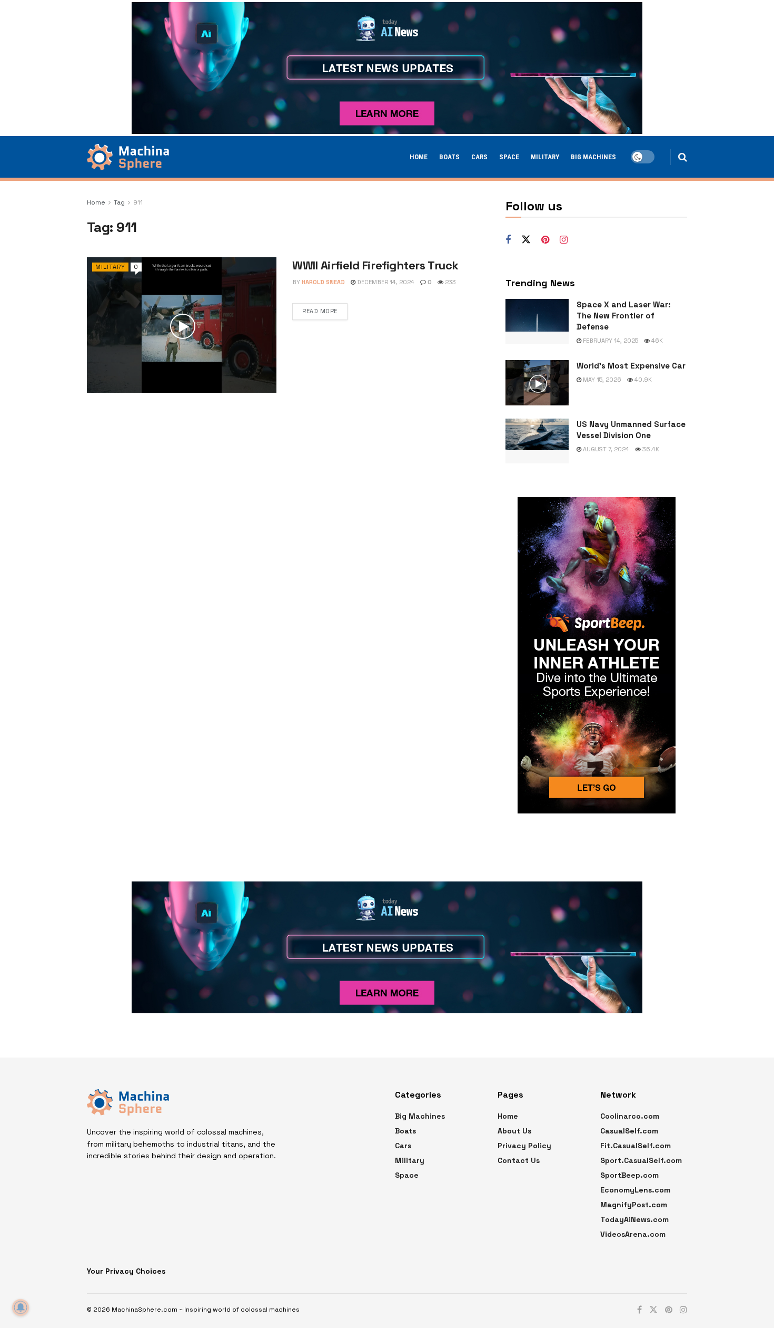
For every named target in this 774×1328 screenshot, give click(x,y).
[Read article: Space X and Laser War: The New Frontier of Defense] (537, 321)
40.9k (642, 379)
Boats (449, 157)
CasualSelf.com (629, 1131)
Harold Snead (323, 282)
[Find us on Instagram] (564, 240)
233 (449, 282)
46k (656, 340)
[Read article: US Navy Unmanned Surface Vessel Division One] (537, 441)
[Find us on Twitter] (526, 240)
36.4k (650, 449)
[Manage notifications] (20, 1307)
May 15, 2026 (601, 379)
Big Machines (593, 157)
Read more (320, 311)
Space (509, 157)
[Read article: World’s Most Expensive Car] (537, 382)
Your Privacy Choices (126, 1271)
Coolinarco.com (629, 1116)
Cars (479, 157)
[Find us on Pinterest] (545, 240)
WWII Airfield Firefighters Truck (375, 265)
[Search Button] (682, 157)
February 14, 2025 (609, 340)
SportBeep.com (629, 1175)
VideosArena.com (633, 1234)
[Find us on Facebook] (508, 240)
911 (138, 202)
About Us (514, 1131)
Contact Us (519, 1160)
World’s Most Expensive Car (631, 366)
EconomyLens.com (635, 1190)
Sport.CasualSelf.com (641, 1160)
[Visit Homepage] (128, 157)
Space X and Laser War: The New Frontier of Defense (624, 315)
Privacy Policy (524, 1145)
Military (545, 157)
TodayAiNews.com (634, 1219)
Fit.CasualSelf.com (635, 1145)
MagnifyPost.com (633, 1204)
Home (419, 157)
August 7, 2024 (605, 449)
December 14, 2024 (384, 282)
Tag (119, 202)
